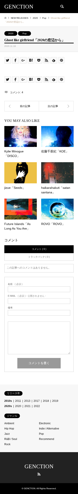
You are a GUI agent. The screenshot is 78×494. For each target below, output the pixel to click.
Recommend (46, 439)
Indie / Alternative (49, 428)
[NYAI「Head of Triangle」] (56, 106)
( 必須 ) (15, 284)
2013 (27, 400)
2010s (8, 400)
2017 (37, 400)
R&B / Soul (10, 439)
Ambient (9, 423)
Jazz (7, 433)
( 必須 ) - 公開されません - (27, 296)
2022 (37, 406)
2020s (8, 406)
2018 (46, 400)
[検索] (61, 6)
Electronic (45, 423)
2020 (10, 33)
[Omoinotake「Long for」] (21, 106)
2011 (18, 400)
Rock (7, 444)
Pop (25, 33)
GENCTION (39, 466)
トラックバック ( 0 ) (39, 257)
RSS (39, 474)
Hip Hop (9, 428)
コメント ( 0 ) (39, 249)
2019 (55, 400)
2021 (27, 406)
